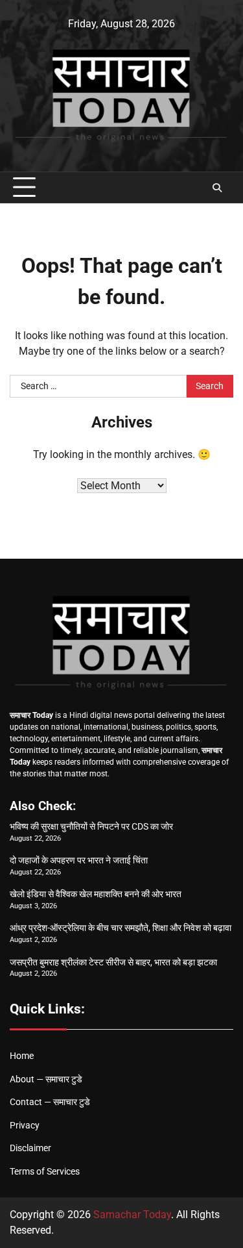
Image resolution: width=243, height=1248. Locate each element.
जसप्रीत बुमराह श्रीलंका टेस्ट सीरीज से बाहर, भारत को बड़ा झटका (113, 962)
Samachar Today (132, 1214)
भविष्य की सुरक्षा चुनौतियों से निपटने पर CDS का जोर (91, 826)
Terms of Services (45, 1171)
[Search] (217, 187)
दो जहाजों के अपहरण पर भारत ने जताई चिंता (79, 860)
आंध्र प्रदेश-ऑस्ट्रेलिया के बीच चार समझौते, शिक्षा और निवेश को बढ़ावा (120, 928)
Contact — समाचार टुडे (50, 1102)
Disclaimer (30, 1148)
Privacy (25, 1125)
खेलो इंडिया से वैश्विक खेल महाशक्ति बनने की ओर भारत (95, 894)
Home (22, 1056)
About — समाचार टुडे (46, 1079)
